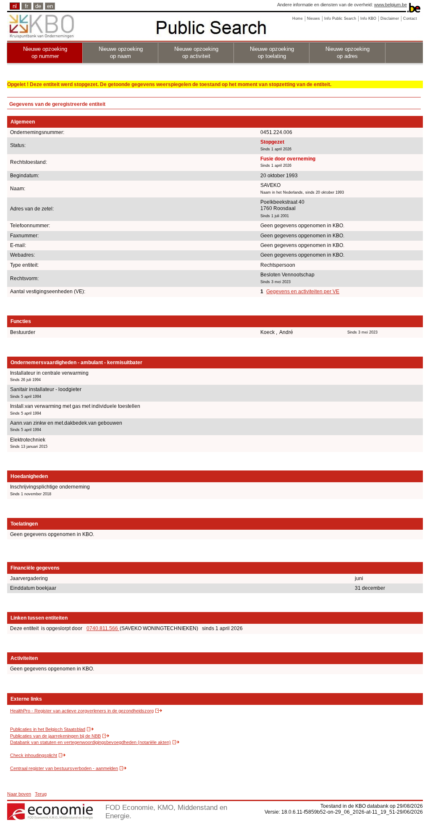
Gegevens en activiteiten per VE (302, 291)
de (38, 6)
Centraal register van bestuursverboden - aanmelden (64, 768)
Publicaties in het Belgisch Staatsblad (47, 729)
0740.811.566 (103, 628)
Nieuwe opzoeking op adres (347, 52)
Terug (41, 793)
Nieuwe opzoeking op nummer (45, 52)
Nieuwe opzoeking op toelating (272, 52)
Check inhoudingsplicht (33, 755)
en (50, 6)
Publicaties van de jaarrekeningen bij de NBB (55, 735)
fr (26, 6)
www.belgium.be (390, 4)
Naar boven (19, 793)
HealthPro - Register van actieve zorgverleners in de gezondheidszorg (82, 710)
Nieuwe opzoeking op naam (121, 52)
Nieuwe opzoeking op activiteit (196, 52)
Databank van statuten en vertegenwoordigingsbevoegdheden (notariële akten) (90, 742)
